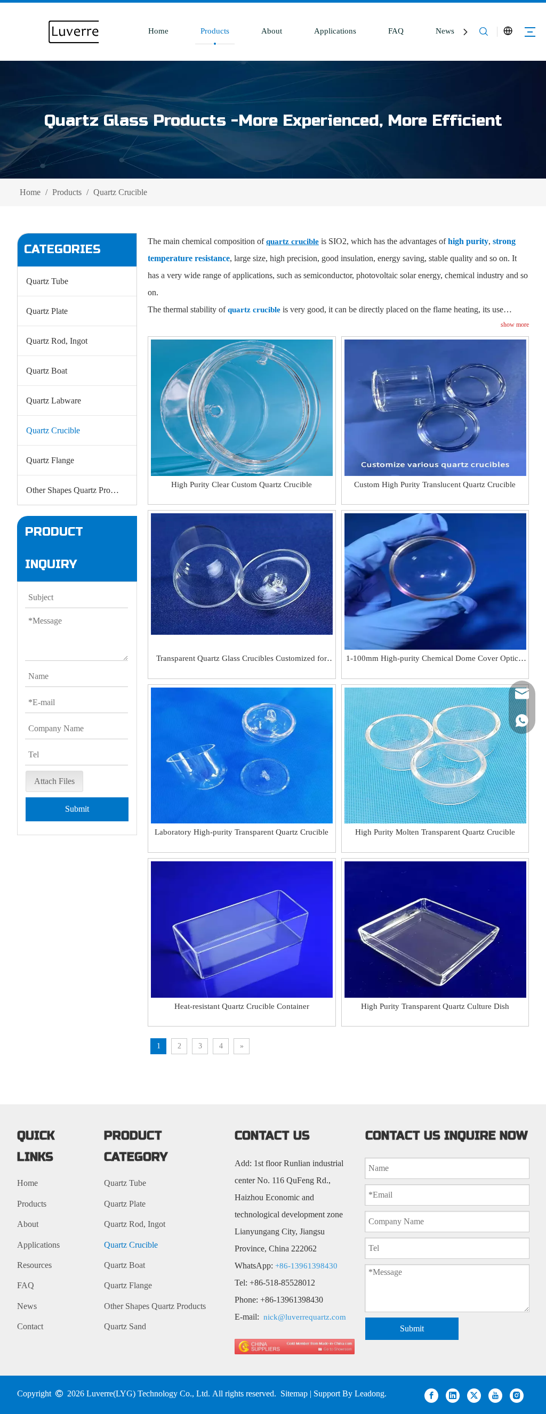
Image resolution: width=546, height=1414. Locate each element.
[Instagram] (517, 1394)
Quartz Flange (50, 460)
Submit (77, 808)
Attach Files (54, 781)
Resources (34, 1265)
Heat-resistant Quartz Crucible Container (241, 1006)
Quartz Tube (47, 281)
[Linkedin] (453, 1394)
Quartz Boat (46, 370)
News (445, 31)
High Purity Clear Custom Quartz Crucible (241, 484)
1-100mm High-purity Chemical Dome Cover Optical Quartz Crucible (435, 659)
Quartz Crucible (53, 430)
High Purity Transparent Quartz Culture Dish (435, 1006)
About (271, 31)
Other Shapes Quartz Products (77, 490)
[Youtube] (495, 1394)
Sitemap (294, 1393)
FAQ (396, 31)
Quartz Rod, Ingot (56, 340)
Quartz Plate (47, 311)
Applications (335, 31)
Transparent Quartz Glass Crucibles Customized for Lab (241, 659)
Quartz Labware (53, 400)
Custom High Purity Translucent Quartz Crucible (435, 484)
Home (158, 31)
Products (214, 31)
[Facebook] (431, 1394)
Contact (30, 1326)
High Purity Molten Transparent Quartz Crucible (435, 832)
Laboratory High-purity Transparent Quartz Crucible (241, 832)
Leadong (369, 1393)
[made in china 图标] (295, 1345)
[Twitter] (474, 1394)
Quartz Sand (125, 1326)
